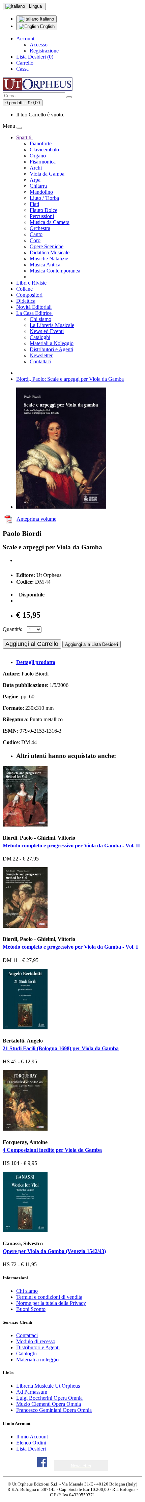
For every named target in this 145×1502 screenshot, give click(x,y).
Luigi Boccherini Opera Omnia (49, 1398)
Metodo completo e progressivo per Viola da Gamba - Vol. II (71, 845)
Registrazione (44, 50)
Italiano (46, 19)
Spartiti (24, 137)
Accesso (39, 44)
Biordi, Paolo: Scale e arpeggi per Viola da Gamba (70, 379)
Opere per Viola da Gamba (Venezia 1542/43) (54, 1251)
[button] (81, 1465)
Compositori (29, 295)
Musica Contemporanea (55, 270)
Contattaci (40, 361)
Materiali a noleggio (37, 1359)
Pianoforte (41, 143)
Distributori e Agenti (51, 349)
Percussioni (42, 216)
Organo (38, 155)
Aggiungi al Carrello (31, 643)
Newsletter (41, 355)
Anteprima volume (36, 519)
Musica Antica (45, 264)
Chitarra (38, 186)
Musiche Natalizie (49, 258)
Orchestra (40, 228)
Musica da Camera (49, 222)
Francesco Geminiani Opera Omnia (54, 1410)
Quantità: (12, 629)
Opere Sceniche (46, 246)
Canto (36, 234)
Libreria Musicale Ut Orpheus (48, 1386)
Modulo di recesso (35, 1341)
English (47, 26)
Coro (35, 240)
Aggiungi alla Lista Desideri (91, 644)
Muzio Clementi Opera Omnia (48, 1404)
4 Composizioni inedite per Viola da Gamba (52, 1150)
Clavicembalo (44, 149)
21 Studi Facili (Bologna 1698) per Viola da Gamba (61, 1048)
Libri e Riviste (31, 283)
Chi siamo (40, 319)
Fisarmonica (43, 161)
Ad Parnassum (31, 1392)
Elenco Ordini (31, 1442)
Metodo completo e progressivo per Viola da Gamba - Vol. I (70, 947)
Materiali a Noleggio (52, 343)
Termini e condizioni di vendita (49, 1297)
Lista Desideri (31, 1449)
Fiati (34, 204)
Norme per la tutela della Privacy (51, 1303)
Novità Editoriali (34, 307)
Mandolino (41, 192)
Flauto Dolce (43, 210)
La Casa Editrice (34, 313)
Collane (24, 289)
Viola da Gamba (47, 174)
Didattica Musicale (49, 252)
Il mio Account (32, 1436)
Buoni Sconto (31, 1309)
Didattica (25, 301)
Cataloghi (40, 337)
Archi (36, 168)
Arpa (35, 180)
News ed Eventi (47, 331)
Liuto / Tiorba (44, 198)
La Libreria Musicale (52, 325)
